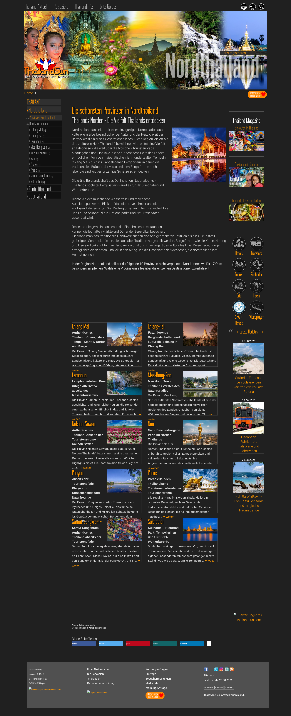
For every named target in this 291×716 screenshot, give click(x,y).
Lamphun (37, 140)
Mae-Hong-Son (40, 146)
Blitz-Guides (108, 6)
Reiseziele (61, 6)
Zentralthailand (40, 188)
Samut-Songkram (42, 175)
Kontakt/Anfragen (157, 669)
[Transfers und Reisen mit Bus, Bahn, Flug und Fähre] (256, 243)
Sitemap (209, 675)
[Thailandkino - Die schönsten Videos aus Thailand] (256, 307)
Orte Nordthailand (39, 123)
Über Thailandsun (98, 669)
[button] (84, 643)
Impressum (94, 678)
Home (28, 93)
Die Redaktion (95, 674)
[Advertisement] (249, 562)
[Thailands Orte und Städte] (239, 285)
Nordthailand (38, 110)
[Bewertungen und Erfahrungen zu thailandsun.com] (249, 620)
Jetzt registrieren (234, 53)
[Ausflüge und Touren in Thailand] (239, 264)
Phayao (36, 163)
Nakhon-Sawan (40, 152)
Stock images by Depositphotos (89, 627)
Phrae (35, 169)
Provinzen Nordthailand (42, 117)
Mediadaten (153, 683)
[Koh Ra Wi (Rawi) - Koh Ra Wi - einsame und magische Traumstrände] (248, 492)
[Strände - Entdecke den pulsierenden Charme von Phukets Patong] (248, 373)
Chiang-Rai (38, 135)
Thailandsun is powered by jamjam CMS (224, 695)
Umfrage (151, 674)
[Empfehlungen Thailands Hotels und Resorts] (239, 243)
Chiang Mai (38, 129)
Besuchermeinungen (158, 678)
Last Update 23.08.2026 (218, 680)
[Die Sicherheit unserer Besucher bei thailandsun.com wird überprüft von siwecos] (97, 692)
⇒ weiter (85, 467)
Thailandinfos (84, 6)
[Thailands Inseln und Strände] (256, 285)
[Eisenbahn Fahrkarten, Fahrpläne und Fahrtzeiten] (248, 432)
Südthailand (37, 196)
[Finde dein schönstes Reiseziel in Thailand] (256, 264)
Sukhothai (38, 181)
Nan (34, 158)
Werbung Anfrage (156, 687)
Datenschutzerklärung (100, 683)
